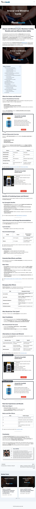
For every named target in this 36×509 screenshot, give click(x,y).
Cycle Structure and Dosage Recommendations (13, 75)
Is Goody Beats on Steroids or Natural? (8, 465)
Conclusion (7, 92)
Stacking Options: (9, 78)
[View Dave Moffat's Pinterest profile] (11, 453)
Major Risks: (8, 80)
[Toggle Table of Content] (20, 66)
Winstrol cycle (24, 42)
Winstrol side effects (24, 166)
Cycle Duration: (9, 76)
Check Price (23, 129)
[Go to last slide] (2, 487)
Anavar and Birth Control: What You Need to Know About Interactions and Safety (26, 490)
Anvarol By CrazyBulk (10, 88)
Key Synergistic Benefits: (10, 74)
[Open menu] (34, 1)
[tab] (17, 498)
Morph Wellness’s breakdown (22, 215)
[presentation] (9, 481)
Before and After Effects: (10, 91)
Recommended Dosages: (10, 77)
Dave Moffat (16, 448)
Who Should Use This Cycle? (9, 82)
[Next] (33, 487)
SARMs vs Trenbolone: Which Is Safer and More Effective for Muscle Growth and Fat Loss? (27, 466)
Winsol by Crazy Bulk (10, 87)
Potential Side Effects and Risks (10, 79)
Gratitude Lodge (19, 429)
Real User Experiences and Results (10, 89)
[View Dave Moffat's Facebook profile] (11, 449)
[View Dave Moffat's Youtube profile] (11, 451)
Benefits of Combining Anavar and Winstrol (12, 73)
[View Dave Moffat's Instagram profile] (11, 455)
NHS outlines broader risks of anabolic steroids (13, 278)
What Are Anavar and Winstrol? (10, 67)
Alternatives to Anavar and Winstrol (11, 86)
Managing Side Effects (8, 81)
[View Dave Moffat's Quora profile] (11, 457)
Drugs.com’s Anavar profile (14, 166)
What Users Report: (10, 90)
